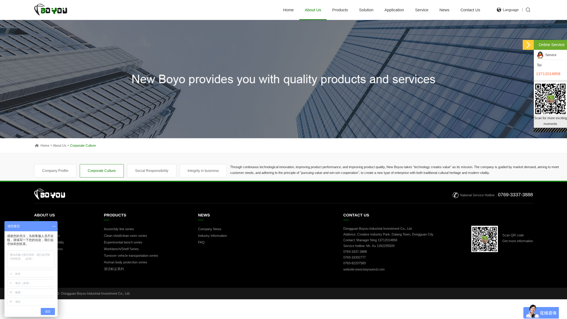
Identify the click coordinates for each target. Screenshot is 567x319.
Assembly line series (119, 229)
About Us (313, 10)
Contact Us (470, 10)
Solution (366, 10)
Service (421, 10)
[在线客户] (528, 45)
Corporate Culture (83, 145)
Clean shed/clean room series (125, 235)
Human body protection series (125, 262)
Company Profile (55, 171)
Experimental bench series (123, 242)
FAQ (201, 242)
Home (288, 10)
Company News (209, 229)
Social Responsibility (151, 171)
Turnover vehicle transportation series (131, 255)
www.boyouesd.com (370, 269)
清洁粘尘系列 (114, 269)
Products (340, 10)
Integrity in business (203, 171)
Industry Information (212, 235)
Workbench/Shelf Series (121, 249)
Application (394, 10)
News (444, 10)
